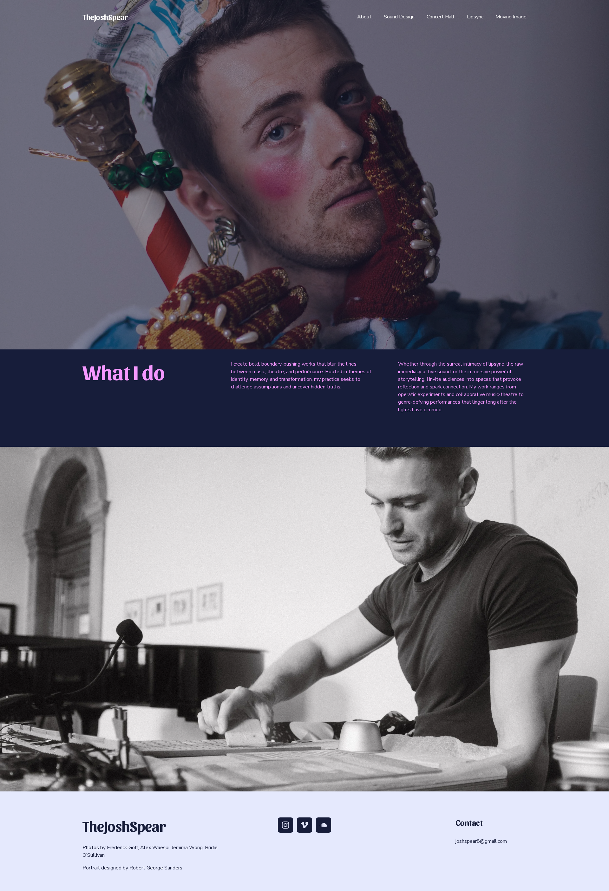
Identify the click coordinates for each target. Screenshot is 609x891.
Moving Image (511, 16)
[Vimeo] (304, 825)
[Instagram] (285, 825)
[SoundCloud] (323, 825)
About (364, 16)
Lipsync (475, 16)
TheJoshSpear (105, 16)
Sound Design (399, 16)
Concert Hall (441, 16)
